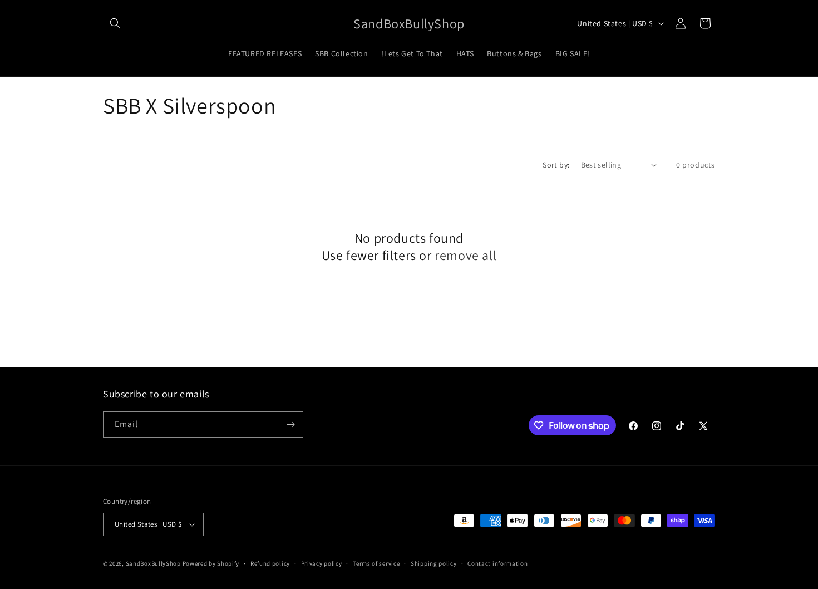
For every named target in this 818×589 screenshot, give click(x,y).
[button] (115, 23)
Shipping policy (434, 563)
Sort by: (556, 165)
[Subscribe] (290, 424)
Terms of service (376, 563)
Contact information (497, 563)
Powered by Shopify (211, 563)
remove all (465, 255)
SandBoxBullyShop (153, 563)
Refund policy (270, 563)
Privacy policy (321, 563)
